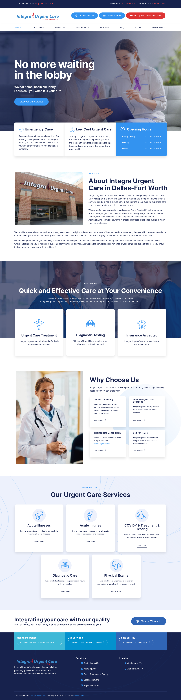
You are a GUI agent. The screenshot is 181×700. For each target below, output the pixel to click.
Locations (38, 27)
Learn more (98, 420)
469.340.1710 (158, 3)
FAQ (122, 27)
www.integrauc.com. (102, 444)
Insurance (82, 27)
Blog (138, 27)
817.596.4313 (128, 3)
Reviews (104, 27)
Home (18, 27)
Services (59, 27)
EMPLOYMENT (158, 27)
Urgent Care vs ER (44, 3)
